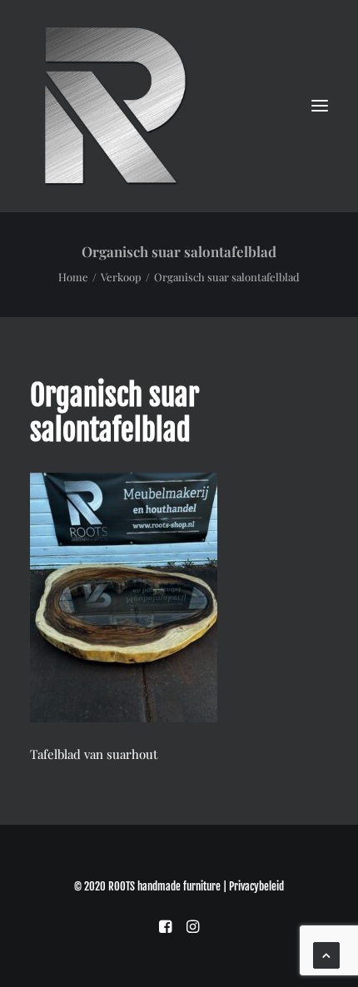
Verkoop (121, 277)
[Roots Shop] (114, 105)
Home (73, 277)
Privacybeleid (256, 886)
